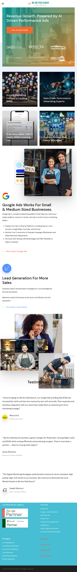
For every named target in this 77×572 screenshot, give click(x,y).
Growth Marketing (8, 559)
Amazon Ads (45, 518)
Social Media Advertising (10, 546)
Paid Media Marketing (9, 556)
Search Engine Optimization (50, 528)
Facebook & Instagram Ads (50, 522)
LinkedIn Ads (45, 525)
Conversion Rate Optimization (50, 532)
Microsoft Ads (45, 515)
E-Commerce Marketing (10, 549)
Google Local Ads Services (49, 512)
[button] (3, 4)
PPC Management (8, 543)
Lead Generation (7, 552)
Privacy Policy (46, 556)
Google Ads (44, 509)
